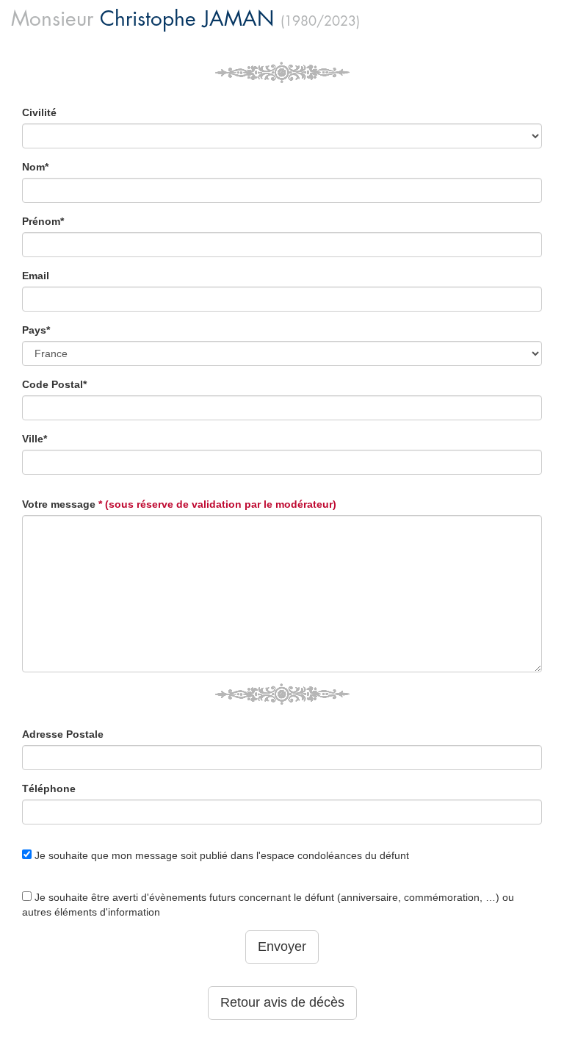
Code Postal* (54, 384)
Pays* (36, 330)
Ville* (34, 439)
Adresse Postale (63, 734)
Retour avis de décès (282, 1002)
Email (35, 275)
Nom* (35, 167)
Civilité (39, 112)
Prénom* (43, 221)
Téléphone (49, 788)
